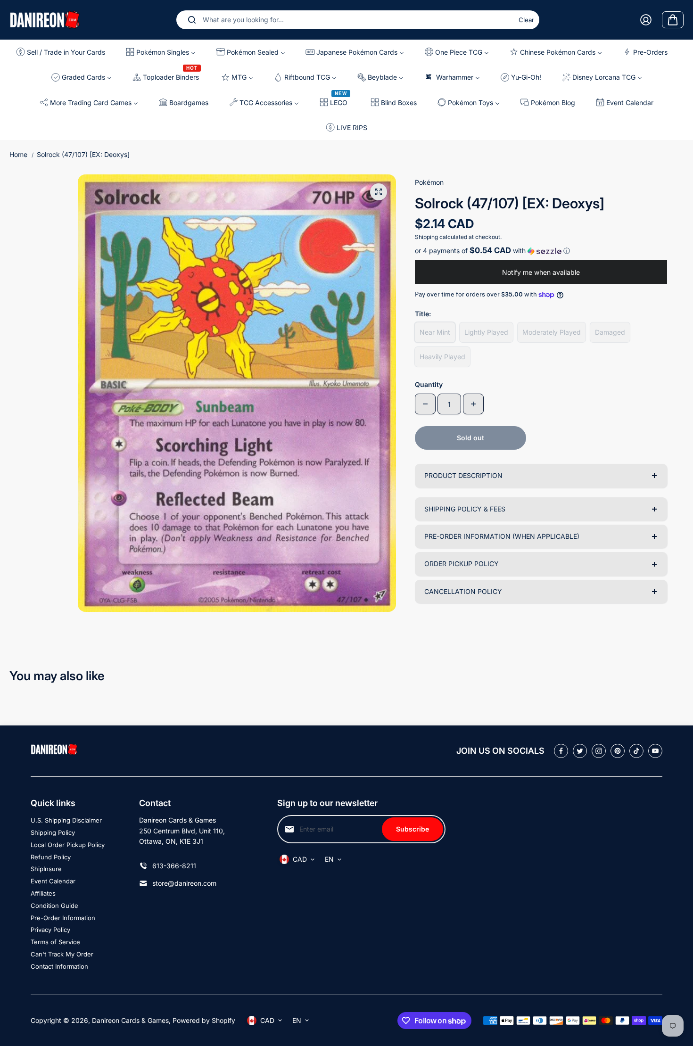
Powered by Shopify (204, 1020)
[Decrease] (425, 404)
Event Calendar (53, 881)
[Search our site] (192, 20)
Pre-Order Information (63, 918)
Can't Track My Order (62, 954)
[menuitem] (63, 52)
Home (18, 154)
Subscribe (412, 829)
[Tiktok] (636, 751)
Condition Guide (54, 905)
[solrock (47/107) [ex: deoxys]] (378, 191)
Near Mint (435, 332)
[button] (541, 250)
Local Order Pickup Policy (68, 844)
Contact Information (59, 966)
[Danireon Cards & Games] (44, 19)
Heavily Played (442, 357)
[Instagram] (599, 751)
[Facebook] (561, 751)
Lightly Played (486, 332)
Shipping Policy (53, 832)
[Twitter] (580, 751)
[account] (645, 19)
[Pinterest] (617, 751)
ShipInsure (46, 869)
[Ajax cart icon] (673, 19)
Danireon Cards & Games (130, 1020)
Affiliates (43, 893)
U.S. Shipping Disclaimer (66, 820)
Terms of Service (55, 942)
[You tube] (655, 751)
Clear (526, 20)
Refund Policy (51, 857)
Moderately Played (551, 332)
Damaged (610, 332)
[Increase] (473, 404)
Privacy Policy (50, 929)
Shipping (426, 236)
